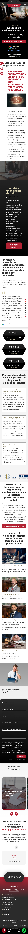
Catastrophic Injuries (8, 897)
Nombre (4, 703)
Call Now (19, 930)
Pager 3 (2, 73)
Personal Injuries (7, 894)
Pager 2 (2, 68)
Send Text (9, 930)
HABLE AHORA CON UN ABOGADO (14, 41)
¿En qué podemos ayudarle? (10, 722)
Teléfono (4, 716)
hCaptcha (22, 759)
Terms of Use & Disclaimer (9, 925)
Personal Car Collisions (9, 899)
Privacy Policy (22, 925)
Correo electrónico (7, 709)
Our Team (6, 912)
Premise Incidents (8, 904)
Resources (6, 909)
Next (25, 317)
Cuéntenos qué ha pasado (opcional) (12, 729)
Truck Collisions (7, 902)
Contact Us (14, 5)
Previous (25, 299)
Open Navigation (25, 4)
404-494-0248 (3, 4)
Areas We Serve (7, 907)
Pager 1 (2, 63)
